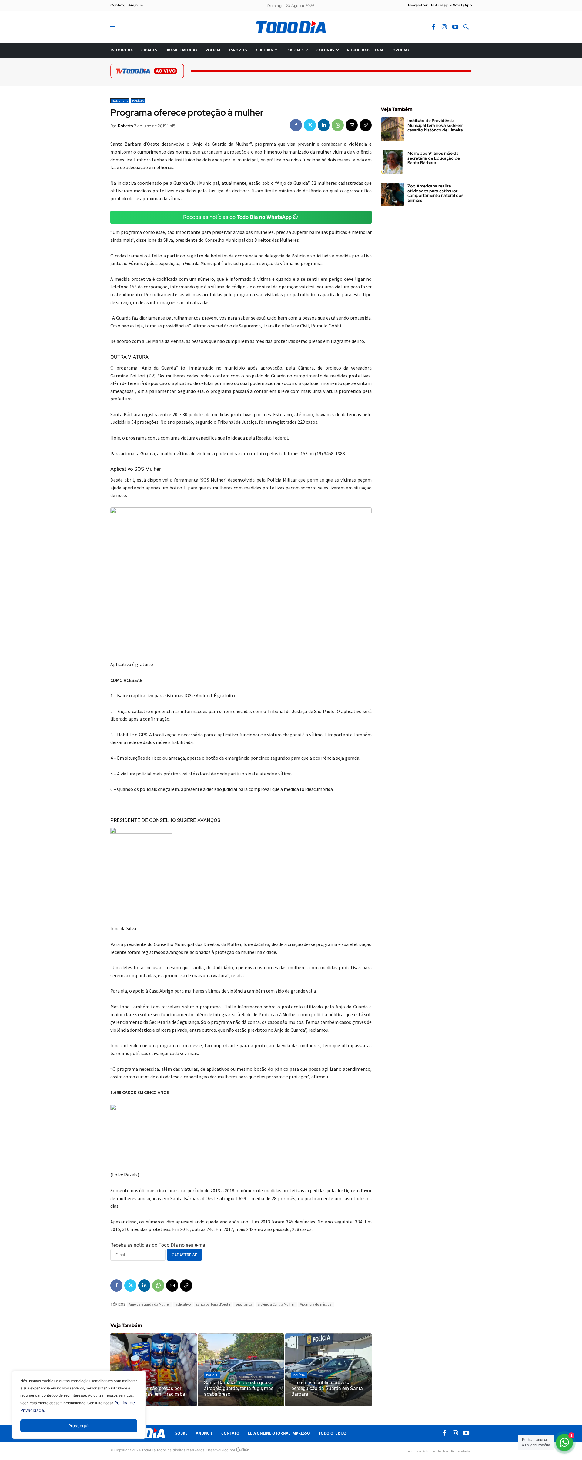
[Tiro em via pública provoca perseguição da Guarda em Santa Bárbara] (328, 1370)
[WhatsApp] (338, 125)
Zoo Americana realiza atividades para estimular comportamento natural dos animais (435, 193)
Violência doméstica (316, 1304)
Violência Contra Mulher (276, 1304)
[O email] (352, 125)
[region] (79, 1409)
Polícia (138, 101)
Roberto (125, 125)
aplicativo (183, 1304)
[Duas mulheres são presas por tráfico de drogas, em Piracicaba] (153, 1370)
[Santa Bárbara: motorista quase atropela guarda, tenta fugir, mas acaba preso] (241, 1370)
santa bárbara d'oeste (213, 1304)
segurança (244, 1304)
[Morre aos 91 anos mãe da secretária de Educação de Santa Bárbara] (392, 162)
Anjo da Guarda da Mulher (149, 1304)
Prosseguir (79, 1425)
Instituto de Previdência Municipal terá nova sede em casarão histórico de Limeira (435, 125)
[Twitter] (310, 125)
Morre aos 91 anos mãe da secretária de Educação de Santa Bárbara (433, 158)
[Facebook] (433, 27)
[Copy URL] (366, 125)
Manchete (120, 101)
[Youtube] (455, 27)
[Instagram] (444, 27)
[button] (466, 27)
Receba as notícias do (237, 217)
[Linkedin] (324, 125)
